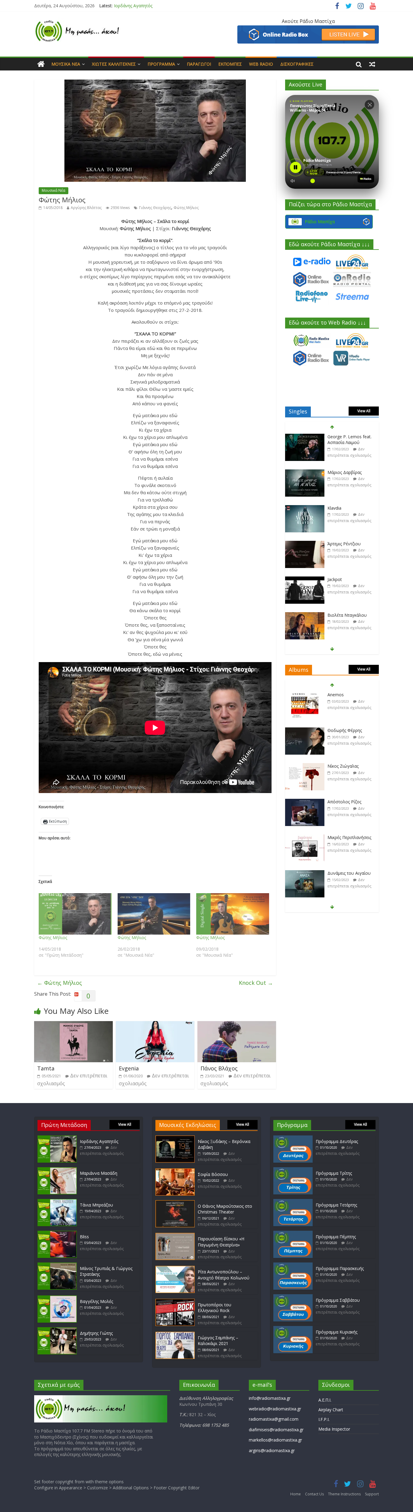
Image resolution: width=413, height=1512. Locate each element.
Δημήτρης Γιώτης (96, 1333)
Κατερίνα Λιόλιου (344, 615)
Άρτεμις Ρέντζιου (344, 508)
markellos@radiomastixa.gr (275, 1440)
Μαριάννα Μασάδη (132, 5)
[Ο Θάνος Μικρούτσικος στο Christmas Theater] (175, 1203)
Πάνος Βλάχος (219, 1068)
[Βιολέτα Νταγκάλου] (304, 580)
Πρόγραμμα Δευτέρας (337, 1141)
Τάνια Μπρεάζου (96, 1205)
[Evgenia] (155, 1024)
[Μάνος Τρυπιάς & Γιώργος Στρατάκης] (57, 1265)
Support (372, 1494)
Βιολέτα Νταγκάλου (347, 579)
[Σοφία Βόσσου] (175, 1171)
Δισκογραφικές (297, 64)
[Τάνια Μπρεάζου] (57, 1202)
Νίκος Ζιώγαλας (343, 730)
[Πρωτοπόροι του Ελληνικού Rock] (175, 1302)
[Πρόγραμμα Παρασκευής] (293, 1265)
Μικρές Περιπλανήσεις (349, 802)
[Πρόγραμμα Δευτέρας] (293, 1138)
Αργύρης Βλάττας (86, 207)
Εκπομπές (230, 64)
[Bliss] (57, 1233)
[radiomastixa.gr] (41, 64)
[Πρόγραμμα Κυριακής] (293, 1329)
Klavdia (334, 472)
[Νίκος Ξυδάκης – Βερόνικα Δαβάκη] (175, 1138)
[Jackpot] (304, 544)
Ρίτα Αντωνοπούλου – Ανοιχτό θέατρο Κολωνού (223, 1275)
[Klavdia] (304, 472)
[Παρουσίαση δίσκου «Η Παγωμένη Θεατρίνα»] (175, 1236)
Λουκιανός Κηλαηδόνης (350, 873)
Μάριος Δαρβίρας (344, 436)
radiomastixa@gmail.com (273, 1419)
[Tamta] (73, 1024)
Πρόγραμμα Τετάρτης (336, 1205)
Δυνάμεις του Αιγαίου (349, 837)
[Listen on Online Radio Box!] (308, 29)
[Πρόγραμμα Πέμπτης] (293, 1233)
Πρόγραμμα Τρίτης (334, 1173)
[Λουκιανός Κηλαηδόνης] (304, 873)
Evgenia (129, 1068)
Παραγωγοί (199, 64)
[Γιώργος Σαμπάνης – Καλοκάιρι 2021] (175, 1334)
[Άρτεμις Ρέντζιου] (304, 508)
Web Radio (261, 64)
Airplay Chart (330, 1409)
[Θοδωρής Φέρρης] (304, 695)
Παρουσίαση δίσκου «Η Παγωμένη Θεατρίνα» (221, 1242)
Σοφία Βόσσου (213, 1174)
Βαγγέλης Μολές (96, 1301)
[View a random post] (372, 64)
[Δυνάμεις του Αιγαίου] (304, 838)
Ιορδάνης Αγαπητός (99, 1141)
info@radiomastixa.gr (270, 1398)
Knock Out (256, 982)
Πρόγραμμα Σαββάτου (338, 1300)
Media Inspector (334, 1429)
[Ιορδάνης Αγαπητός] (57, 1138)
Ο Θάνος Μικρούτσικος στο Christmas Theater (225, 1209)
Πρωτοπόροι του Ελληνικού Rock (214, 1308)
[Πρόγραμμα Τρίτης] (293, 1170)
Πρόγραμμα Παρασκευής (340, 1268)
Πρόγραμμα (161, 64)
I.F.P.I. (324, 1419)
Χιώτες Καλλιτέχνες (114, 64)
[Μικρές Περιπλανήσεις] (304, 802)
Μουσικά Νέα (65, 64)
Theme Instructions (344, 1494)
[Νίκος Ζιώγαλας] (304, 730)
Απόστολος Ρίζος (344, 766)
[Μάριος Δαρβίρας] (304, 437)
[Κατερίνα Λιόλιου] (304, 615)
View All (363, 410)
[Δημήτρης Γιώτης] (57, 1330)
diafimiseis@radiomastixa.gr (276, 1429)
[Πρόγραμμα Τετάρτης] (293, 1202)
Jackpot (334, 544)
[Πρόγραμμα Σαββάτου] (293, 1297)
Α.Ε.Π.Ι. (324, 1400)
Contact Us (314, 1494)
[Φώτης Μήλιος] (75, 914)
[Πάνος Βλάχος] (236, 1024)
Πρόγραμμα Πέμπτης (336, 1236)
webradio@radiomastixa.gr (275, 1409)
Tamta (45, 1068)
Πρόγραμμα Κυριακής (336, 1332)
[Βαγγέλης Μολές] (57, 1298)
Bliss (84, 1236)
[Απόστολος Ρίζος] (304, 766)
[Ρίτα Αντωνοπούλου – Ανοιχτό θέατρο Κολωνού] (175, 1269)
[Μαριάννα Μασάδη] (57, 1170)
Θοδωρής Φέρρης (344, 694)
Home (295, 1494)
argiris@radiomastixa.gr (272, 1450)
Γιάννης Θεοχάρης (155, 207)
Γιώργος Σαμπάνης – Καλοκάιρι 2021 (218, 1341)
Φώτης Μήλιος (186, 207)
